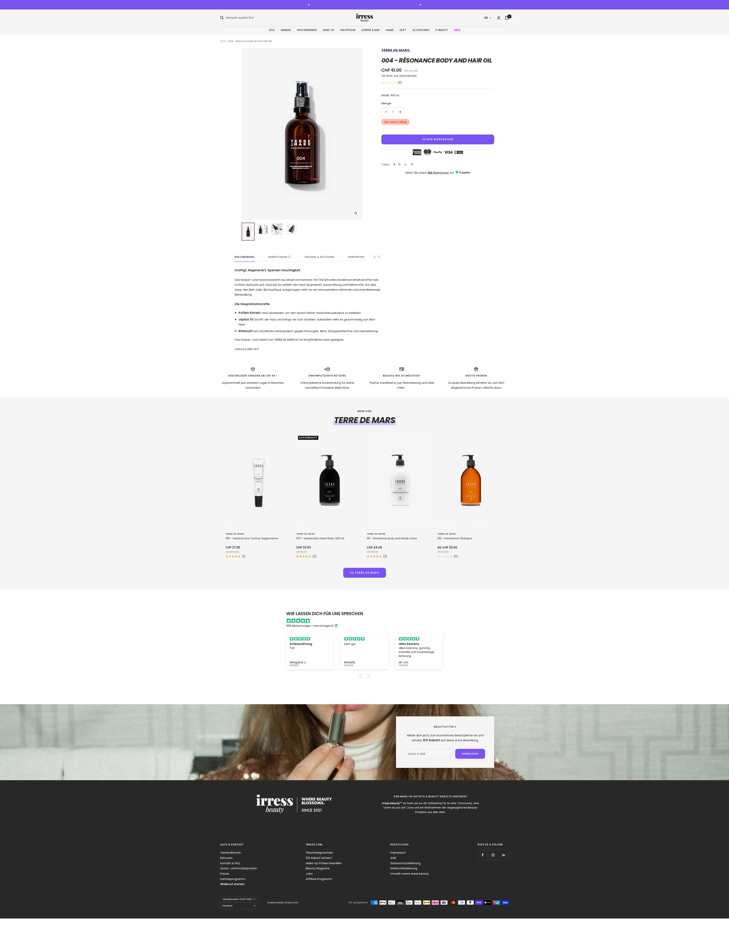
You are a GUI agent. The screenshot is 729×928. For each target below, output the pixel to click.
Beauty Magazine (318, 868)
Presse (224, 874)
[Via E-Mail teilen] (411, 164)
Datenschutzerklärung (405, 863)
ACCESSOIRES (421, 30)
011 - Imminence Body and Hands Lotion (392, 538)
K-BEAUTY (442, 30)
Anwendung (356, 257)
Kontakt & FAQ (230, 863)
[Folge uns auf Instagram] (493, 855)
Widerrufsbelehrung (403, 868)
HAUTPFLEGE (348, 30)
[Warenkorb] (507, 17)
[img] (366, 620)
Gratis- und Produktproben (238, 868)
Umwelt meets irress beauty (409, 874)
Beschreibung (245, 257)
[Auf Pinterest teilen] (399, 164)
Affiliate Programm (319, 879)
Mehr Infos (342, 388)
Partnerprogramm (232, 879)
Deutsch (227, 905)
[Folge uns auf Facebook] (482, 855)
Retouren (226, 858)
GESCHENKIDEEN (307, 30)
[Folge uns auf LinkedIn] (503, 855)
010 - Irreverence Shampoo (454, 538)
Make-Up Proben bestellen (324, 863)
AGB (393, 858)
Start (223, 41)
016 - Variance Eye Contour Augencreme (252, 538)
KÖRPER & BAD (371, 30)
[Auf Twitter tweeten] (405, 164)
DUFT (403, 30)
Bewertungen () (279, 257)
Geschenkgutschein (319, 852)
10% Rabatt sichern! (319, 858)
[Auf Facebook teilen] (394, 164)
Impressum (398, 852)
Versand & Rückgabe (319, 257)
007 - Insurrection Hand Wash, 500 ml (320, 538)
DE (486, 18)
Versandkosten (408, 75)
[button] (361, 676)
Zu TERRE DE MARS (364, 572)
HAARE (390, 30)
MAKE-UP (328, 30)
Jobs (309, 874)
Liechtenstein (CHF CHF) (237, 899)
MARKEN (286, 30)
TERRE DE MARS (395, 50)
